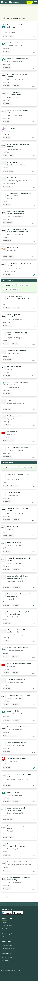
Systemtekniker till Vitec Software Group (19, 775)
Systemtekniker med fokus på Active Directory (17, 383)
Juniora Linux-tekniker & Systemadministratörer (15, 213)
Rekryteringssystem (8, 948)
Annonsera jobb (7, 945)
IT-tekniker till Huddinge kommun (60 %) (19, 264)
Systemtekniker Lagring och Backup (17, 827)
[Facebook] (9, 965)
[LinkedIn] (6, 965)
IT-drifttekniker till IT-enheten (17, 448)
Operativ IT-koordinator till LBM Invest (18, 476)
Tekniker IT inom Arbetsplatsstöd (19, 664)
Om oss (4, 922)
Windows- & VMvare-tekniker (17, 43)
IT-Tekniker (11, 400)
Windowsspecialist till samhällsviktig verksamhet (16, 316)
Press (3, 937)
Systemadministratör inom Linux (18, 727)
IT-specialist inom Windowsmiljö (18, 695)
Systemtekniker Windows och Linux (17, 111)
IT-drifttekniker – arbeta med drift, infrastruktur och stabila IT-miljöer (18, 231)
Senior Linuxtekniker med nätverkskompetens (16, 809)
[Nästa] (31, 897)
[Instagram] (2, 965)
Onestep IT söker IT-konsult (17, 862)
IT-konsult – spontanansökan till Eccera (18, 559)
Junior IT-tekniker (13, 792)
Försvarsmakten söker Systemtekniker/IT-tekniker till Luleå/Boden (18, 298)
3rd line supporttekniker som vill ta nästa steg (18, 879)
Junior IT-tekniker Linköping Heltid (17, 334)
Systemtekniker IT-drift (15, 162)
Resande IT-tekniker (14, 366)
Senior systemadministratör (17, 743)
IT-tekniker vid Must (14, 493)
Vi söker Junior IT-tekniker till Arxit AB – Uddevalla (19, 195)
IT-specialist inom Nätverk (16, 351)
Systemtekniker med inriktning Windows (18, 145)
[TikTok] (13, 965)
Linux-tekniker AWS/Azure (16, 679)
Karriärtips (5, 960)
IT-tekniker (11, 128)
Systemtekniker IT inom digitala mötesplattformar (18, 613)
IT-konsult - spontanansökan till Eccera (18, 510)
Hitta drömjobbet (7, 957)
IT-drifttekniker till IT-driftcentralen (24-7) (14, 93)
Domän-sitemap (7, 931)
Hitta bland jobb (7, 934)
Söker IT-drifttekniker (14, 178)
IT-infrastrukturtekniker (15, 416)
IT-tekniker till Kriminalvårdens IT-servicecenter (19, 595)
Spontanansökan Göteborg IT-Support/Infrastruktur (18, 577)
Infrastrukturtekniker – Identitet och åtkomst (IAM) (18, 631)
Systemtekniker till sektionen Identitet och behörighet (17, 845)
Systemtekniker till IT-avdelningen (15, 26)
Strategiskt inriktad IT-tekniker (18, 648)
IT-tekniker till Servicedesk (16, 758)
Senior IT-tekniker (13, 711)
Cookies (4, 928)
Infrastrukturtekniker (14, 542)
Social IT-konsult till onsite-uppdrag (17, 75)
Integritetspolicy (7, 925)
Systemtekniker (12, 247)
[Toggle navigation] (35, 2)
